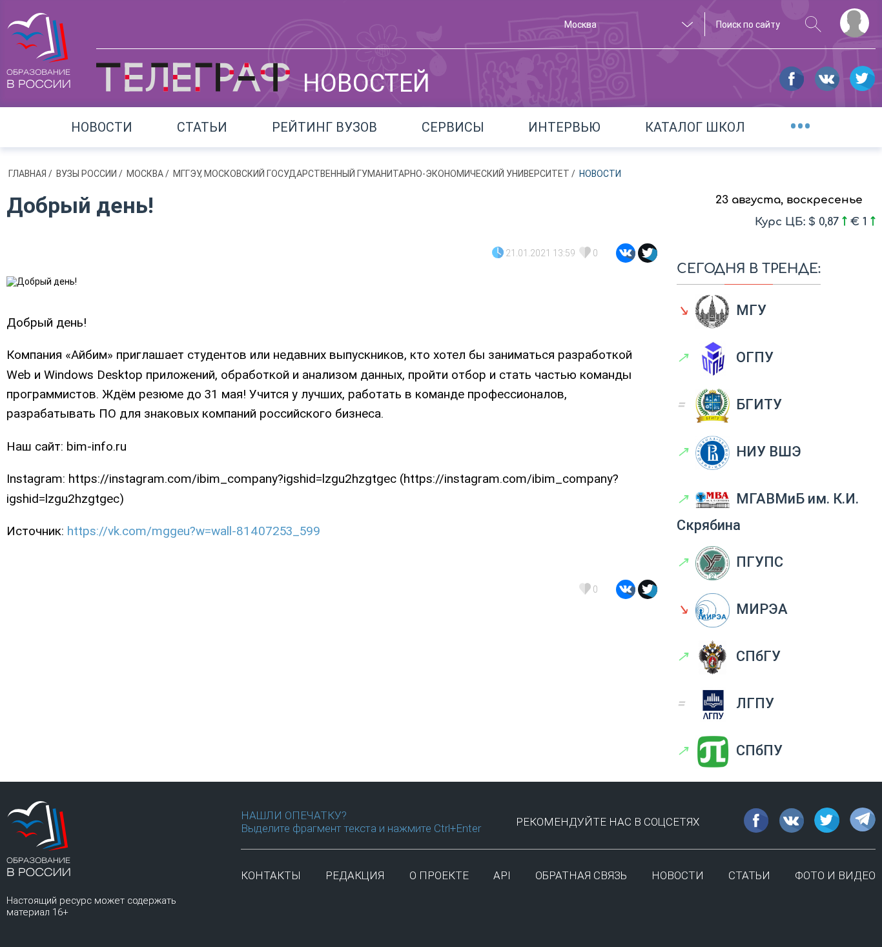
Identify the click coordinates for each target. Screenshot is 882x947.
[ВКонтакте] (625, 253)
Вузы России (87, 173)
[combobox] (627, 24)
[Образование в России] (38, 44)
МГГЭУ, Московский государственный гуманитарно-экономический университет (372, 173)
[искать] (813, 24)
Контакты (271, 875)
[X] (647, 253)
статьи (749, 875)
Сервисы (453, 127)
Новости (101, 127)
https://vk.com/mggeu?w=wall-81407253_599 (193, 531)
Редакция (354, 875)
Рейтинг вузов (324, 127)
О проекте (439, 875)
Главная (28, 173)
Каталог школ (695, 127)
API (502, 875)
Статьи (202, 127)
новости (677, 875)
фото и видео (835, 875)
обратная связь (581, 875)
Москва (146, 173)
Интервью (564, 127)
